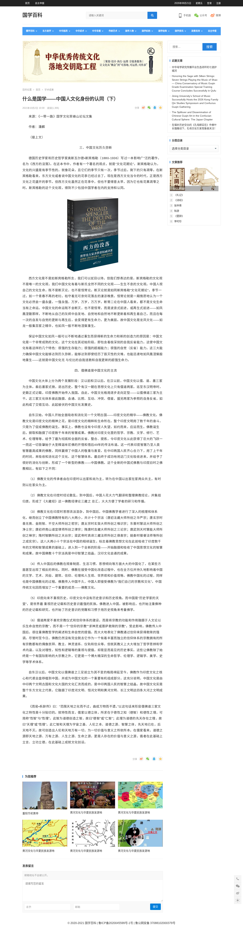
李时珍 (178, 221)
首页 (27, 3)
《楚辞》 (179, 216)
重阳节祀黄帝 (30, 813)
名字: (29, 906)
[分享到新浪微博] (143, 107)
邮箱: (78, 906)
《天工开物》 (178, 188)
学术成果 (49, 89)
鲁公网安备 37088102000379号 (155, 923)
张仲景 (178, 205)
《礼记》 (179, 195)
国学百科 (32, 15)
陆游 (176, 210)
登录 (209, 3)
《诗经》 (179, 200)
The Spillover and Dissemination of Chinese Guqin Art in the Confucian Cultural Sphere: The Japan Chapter (192, 116)
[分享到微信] (149, 107)
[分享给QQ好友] (154, 107)
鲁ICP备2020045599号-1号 (115, 923)
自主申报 (39, 3)
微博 (218, 15)
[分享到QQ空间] (160, 107)
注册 (218, 3)
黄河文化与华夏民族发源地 (86, 812)
